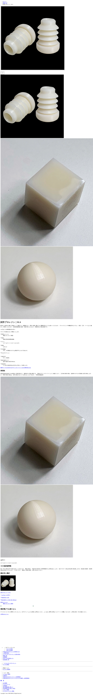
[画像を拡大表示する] (33, 38)
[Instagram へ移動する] (3, 680)
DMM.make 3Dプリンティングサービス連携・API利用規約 (16, 678)
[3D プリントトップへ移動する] (46, 645)
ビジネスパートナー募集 (8, 691)
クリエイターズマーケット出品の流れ (11, 654)
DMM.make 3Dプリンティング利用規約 (12, 676)
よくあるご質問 (6, 674)
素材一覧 (5, 3)
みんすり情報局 (6, 669)
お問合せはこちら (5, 614)
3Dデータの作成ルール (8, 658)
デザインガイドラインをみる (18, 367)
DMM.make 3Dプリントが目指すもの (11, 651)
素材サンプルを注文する (6, 367)
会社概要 (5, 683)
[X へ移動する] (2, 680)
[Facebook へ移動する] (1, 680)
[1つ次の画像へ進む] (2, 73)
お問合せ (5, 675)
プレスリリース (6, 684)
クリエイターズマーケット (10, 663)
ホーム (4, 1)
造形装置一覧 (6, 659)
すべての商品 (6, 664)
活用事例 (5, 657)
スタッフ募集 (6, 689)
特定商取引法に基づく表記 (9, 688)
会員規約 (5, 685)
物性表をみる (28, 367)
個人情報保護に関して (8, 687)
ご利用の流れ (6, 653)
